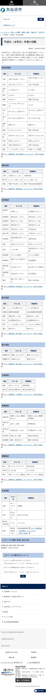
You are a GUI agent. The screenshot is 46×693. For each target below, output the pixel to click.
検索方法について (9, 25)
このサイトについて (7, 639)
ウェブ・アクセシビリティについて (12, 632)
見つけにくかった (33, 563)
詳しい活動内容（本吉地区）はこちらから (30, 530)
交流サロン (7, 602)
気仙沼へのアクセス (11, 652)
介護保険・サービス (10, 591)
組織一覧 (11, 657)
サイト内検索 (1, 18)
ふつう (22, 563)
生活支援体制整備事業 (11, 622)
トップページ (4, 32)
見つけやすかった (11, 563)
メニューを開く (34, 4)
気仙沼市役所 (11, 10)
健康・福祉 (25, 32)
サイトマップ (5, 645)
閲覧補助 (11, 4)
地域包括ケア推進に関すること (14, 596)
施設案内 (33, 657)
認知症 (6, 612)
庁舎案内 (33, 652)
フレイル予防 (8, 617)
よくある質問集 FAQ (33, 662)
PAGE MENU (41, 690)
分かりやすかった (11, 572)
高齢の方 (34, 32)
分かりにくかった (33, 572)
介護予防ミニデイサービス (13, 607)
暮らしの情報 (15, 32)
